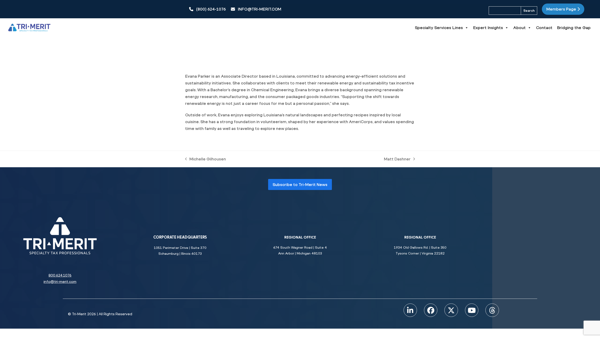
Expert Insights (488, 27)
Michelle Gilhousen (205, 159)
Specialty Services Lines (439, 27)
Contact (544, 27)
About (519, 27)
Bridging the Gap (574, 27)
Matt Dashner (397, 159)
